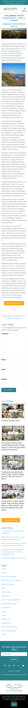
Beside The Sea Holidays (10, 9)
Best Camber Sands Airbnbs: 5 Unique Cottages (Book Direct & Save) (13, 538)
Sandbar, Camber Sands (10, 420)
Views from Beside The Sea (9, 627)
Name (3, 360)
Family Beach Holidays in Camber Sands (13, 558)
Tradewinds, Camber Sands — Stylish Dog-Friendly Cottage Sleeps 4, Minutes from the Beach (13, 475)
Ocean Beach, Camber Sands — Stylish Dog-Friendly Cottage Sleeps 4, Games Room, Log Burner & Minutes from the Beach (13, 506)
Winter (3, 634)
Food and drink (5, 592)
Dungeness (22, 48)
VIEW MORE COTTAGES (11, 520)
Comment (5, 333)
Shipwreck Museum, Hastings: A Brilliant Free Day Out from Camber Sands (13, 544)
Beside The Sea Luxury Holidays (11, 580)
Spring (3, 611)
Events (3, 588)
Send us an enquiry (14, 671)
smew (19, 318)
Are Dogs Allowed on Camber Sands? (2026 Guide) (12, 532)
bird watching (16, 316)
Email (3, 369)
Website (4, 379)
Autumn (3, 572)
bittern (23, 316)
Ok (14, 704)
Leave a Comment (17, 19)
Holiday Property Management (11, 599)
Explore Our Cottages (14, 303)
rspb (15, 318)
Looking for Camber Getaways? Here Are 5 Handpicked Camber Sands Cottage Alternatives (12, 552)
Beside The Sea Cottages (9, 576)
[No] (26, 701)
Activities (4, 568)
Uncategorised (5, 623)
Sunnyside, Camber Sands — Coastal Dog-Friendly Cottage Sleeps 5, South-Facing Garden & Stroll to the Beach (13, 446)
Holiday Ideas (5, 596)
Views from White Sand (8, 630)
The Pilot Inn (12, 266)
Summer (4, 615)
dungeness (10, 318)
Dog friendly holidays (7, 584)
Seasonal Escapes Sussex (9, 603)
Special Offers (5, 607)
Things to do (5, 619)
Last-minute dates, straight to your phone (14, 674)
